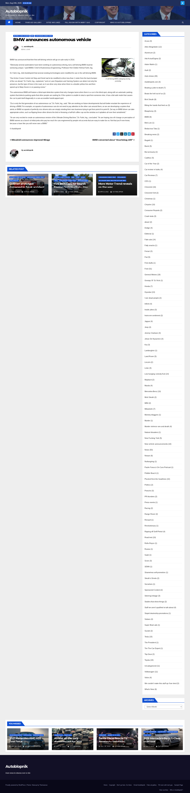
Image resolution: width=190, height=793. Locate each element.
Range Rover (150, 514)
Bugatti (147, 140)
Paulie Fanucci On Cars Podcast (158, 467)
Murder (147, 421)
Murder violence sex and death (157, 426)
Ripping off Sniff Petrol (154, 532)
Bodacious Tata (151, 129)
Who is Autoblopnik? (121, 22)
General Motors (151, 275)
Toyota (147, 660)
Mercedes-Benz (83, 180)
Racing (147, 508)
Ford (77, 177)
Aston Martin (150, 64)
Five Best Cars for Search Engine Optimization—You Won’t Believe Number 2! (71, 187)
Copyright (100, 22)
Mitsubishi (149, 409)
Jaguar (147, 321)
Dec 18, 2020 (106, 746)
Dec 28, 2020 (16, 746)
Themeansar (43, 785)
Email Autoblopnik (139, 785)
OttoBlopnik (75, 746)
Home (18, 22)
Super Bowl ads (151, 625)
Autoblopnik (16, 11)
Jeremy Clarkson (151, 333)
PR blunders (121, 177)
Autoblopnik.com (151, 82)
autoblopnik (28, 46)
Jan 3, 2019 (149, 746)
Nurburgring (149, 461)
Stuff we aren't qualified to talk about (159, 607)
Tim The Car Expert (152, 648)
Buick (147, 146)
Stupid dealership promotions (156, 613)
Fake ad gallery (33, 22)
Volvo (147, 678)
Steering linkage (151, 596)
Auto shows (149, 76)
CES (146, 181)
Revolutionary (150, 526)
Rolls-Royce (14, 180)
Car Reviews (150, 175)
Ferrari (147, 251)
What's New (149, 689)
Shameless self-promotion (155, 572)
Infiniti (147, 304)
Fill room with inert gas (77, 22)
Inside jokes (149, 310)
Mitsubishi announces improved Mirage (30, 140)
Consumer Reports (152, 210)
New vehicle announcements (156, 444)
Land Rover (149, 356)
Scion (147, 561)
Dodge (147, 228)
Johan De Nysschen (153, 339)
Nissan (147, 456)
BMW (32, 35)
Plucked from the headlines (155, 479)
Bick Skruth (149, 99)
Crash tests (149, 216)
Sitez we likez (53, 22)
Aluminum (149, 53)
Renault (148, 520)
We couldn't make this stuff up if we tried (112, 180)
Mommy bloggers (151, 415)
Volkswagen (149, 672)
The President (150, 642)
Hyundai (148, 292)
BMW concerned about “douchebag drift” (112, 140)
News (147, 450)
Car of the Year (151, 164)
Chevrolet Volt (150, 193)
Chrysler (148, 204)
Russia (147, 549)
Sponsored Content (152, 590)
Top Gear (148, 654)
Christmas (149, 199)
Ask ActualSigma (151, 58)
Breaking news (151, 134)
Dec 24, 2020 (61, 746)
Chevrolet (148, 187)
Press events (150, 502)
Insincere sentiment (152, 315)
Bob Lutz (148, 123)
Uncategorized (150, 666)
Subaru (147, 619)
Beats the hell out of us (154, 94)
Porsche (148, 491)
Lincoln (147, 362)
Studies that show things (154, 602)
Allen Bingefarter (151, 47)
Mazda (147, 386)
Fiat (146, 257)
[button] (183, 22)
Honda (83, 177)
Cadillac (148, 158)
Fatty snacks (150, 245)
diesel (147, 222)
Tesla (147, 637)
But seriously (150, 152)
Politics (148, 485)
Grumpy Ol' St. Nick (152, 280)
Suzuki (147, 631)
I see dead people (152, 298)
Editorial (148, 234)
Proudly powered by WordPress (15, 785)
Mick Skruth (149, 397)
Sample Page (178, 785)
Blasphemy (149, 111)
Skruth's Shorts (151, 578)
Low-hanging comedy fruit (43, 35)
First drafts (149, 263)
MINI (146, 403)
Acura (147, 41)
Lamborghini (150, 350)
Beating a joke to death (21, 35)
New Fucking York (152, 438)
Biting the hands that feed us (156, 105)
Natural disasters (151, 432)
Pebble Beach (150, 473)
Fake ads (148, 240)
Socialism (149, 584)
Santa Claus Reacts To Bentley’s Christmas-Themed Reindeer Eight (114, 742)
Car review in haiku (152, 169)
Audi (146, 70)
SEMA (147, 567)
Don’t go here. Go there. (124, 785)
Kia (146, 345)
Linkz (147, 368)
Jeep (56, 180)
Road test (148, 537)
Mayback (148, 380)
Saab (147, 555)
